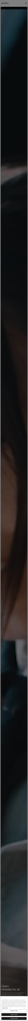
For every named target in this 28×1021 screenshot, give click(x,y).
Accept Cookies (14, 1018)
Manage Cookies (14, 1010)
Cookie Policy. (5, 1007)
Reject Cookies (14, 1014)
